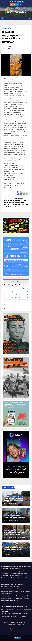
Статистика (6, 530)
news (9, 46)
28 (19, 301)
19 (12, 298)
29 (23, 301)
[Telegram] (26, 194)
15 (23, 294)
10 (4, 294)
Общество (20, 496)
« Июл (4, 309)
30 (27, 301)
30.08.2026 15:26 (9, 537)
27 (16, 301)
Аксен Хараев (21, 537)
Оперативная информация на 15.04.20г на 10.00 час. (9, 203)
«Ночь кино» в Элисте (14, 517)
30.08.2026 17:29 (9, 503)
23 (27, 298)
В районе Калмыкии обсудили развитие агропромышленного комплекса (14, 502)
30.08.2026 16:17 (9, 520)
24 (4, 301)
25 (8, 301)
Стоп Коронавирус (6, 28)
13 (16, 294)
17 (4, 298)
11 (8, 294)
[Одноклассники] (23, 194)
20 (16, 298)
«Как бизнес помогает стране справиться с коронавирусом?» (21, 201)
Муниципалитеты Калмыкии (10, 496)
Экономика (13, 530)
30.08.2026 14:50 (9, 552)
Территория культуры (15, 515)
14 (19, 294)
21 (19, 298)
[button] (29, 18)
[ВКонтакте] (20, 194)
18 (8, 298)
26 (12, 301)
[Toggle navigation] (16, 18)
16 (27, 294)
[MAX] (18, 194)
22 (23, 298)
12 (12, 294)
